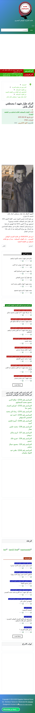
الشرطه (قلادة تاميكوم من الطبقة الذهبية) (22, 310)
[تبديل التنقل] (33, 25)
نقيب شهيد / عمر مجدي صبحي (23, 378)
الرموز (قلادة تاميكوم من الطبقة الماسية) (23, 563)
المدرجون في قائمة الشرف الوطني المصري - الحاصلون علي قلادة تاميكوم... (19, 620)
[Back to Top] (2, 711)
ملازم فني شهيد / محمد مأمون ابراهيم (21, 258)
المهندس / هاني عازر (26, 601)
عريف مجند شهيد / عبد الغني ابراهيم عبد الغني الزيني (18, 368)
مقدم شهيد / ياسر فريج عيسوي (23, 290)
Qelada (30, 702)
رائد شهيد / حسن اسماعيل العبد (23, 271)
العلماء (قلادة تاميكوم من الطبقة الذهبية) (23, 347)
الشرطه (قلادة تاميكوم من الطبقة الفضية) (22, 376)
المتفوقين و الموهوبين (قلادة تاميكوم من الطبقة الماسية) (20, 599)
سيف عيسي (28, 341)
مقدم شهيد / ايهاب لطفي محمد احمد (21, 284)
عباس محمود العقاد (26, 583)
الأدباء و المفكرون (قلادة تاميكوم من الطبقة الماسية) (20, 581)
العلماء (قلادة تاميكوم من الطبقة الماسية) (23, 572)
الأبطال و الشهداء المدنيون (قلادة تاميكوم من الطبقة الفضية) (19, 356)
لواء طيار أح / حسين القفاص (24, 277)
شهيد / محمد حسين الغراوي (24, 359)
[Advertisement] (17, 51)
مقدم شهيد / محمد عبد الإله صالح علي (21, 321)
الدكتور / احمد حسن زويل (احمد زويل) (21, 574)
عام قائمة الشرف (27, 607)
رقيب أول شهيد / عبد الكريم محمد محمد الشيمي (18, 592)
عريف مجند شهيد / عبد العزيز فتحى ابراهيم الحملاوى (20, 331)
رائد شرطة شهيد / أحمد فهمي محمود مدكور (19, 312)
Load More (17, 385)
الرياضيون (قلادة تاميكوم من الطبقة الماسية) (22, 338)
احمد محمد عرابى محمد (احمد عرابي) (21, 565)
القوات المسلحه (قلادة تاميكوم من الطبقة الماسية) (21, 328)
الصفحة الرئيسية (27, 610)
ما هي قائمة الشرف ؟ (25, 629)
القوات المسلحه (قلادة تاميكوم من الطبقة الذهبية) (21, 319)
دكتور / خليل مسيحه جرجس (24, 350)
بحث (31, 30)
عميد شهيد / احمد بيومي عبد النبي (22, 265)
